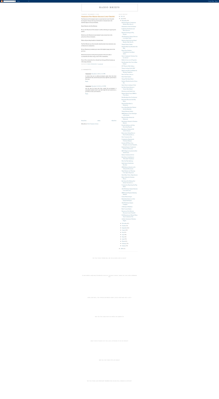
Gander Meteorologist (127, 196)
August (124, 230)
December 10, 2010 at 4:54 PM (99, 86)
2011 (122, 16)
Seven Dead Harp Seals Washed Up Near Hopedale (129, 108)
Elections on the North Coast (128, 91)
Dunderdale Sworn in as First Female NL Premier (128, 199)
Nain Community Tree (127, 137)
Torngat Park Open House (127, 79)
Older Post (114, 120)
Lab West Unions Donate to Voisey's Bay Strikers (128, 88)
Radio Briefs (109, 7)
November (124, 223)
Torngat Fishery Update (127, 44)
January (124, 245)
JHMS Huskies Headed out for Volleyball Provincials (128, 168)
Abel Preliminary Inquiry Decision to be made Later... (130, 189)
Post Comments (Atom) (93, 124)
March (123, 241)
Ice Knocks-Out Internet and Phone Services (128, 29)
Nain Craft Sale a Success (127, 74)
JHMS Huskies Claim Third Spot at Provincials (129, 114)
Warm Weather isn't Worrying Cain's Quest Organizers (128, 171)
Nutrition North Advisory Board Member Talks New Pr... (129, 41)
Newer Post (83, 120)
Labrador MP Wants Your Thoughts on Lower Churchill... (129, 144)
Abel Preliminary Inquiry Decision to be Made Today (130, 37)
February (124, 243)
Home (99, 120)
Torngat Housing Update (127, 111)
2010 (122, 18)
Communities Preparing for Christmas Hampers (128, 140)
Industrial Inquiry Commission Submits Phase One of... (129, 23)
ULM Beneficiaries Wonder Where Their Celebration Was (129, 216)
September (124, 228)
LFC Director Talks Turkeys (128, 66)
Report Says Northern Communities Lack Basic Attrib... (128, 52)
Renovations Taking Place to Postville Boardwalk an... (128, 133)
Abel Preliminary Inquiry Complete (127, 203)
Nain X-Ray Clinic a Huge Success (130, 175)
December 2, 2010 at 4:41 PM (98, 74)
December (124, 20)
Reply (86, 81)
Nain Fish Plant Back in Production (127, 104)
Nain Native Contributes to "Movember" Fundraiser (128, 157)
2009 (122, 248)
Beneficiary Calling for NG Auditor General (128, 130)
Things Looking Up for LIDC (128, 68)
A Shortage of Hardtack (127, 206)
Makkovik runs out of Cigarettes (129, 60)
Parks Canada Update (126, 209)
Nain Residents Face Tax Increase (129, 97)
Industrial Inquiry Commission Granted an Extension (129, 147)
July (123, 232)
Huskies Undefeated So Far (128, 155)
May (123, 237)
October (124, 225)
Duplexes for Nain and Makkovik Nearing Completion (129, 71)
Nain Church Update (126, 76)
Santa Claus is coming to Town (129, 85)
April (123, 239)
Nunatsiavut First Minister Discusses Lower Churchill (128, 212)
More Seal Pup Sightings (127, 161)
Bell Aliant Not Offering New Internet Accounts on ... (128, 181)
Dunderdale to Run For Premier (129, 26)
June (123, 234)
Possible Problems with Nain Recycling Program (128, 126)
